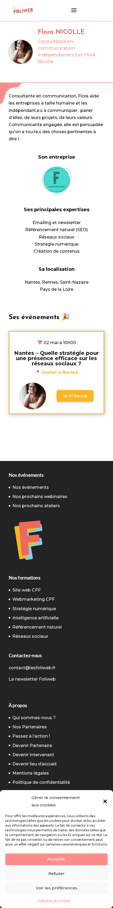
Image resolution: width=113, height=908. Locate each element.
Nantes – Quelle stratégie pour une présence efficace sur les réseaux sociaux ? (56, 358)
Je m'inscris (75, 395)
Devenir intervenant (33, 754)
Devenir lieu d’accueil (34, 763)
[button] (105, 801)
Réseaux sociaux (30, 636)
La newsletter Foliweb (32, 679)
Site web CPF (26, 590)
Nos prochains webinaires (39, 496)
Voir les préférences (56, 887)
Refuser (56, 873)
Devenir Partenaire (32, 745)
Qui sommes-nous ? (34, 717)
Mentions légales (30, 773)
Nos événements (30, 487)
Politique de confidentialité (41, 782)
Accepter (56, 859)
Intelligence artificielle (35, 617)
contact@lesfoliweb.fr (32, 667)
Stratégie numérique (34, 608)
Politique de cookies (54, 900)
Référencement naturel (37, 627)
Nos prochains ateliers (36, 505)
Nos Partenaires (29, 726)
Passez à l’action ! (31, 736)
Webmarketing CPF (33, 599)
